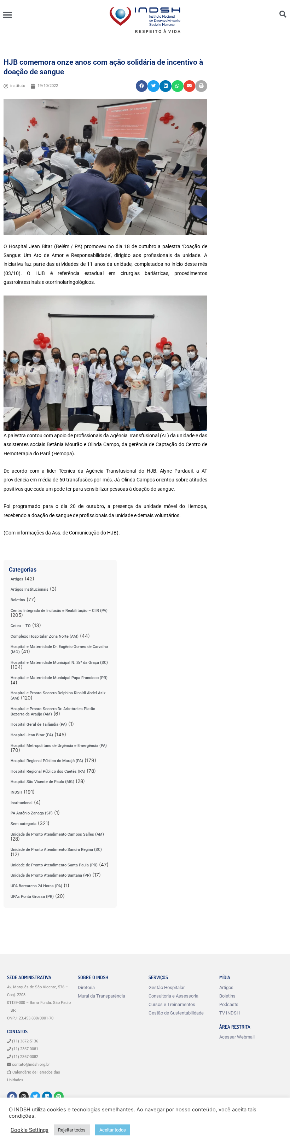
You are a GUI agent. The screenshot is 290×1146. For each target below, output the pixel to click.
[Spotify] (59, 1096)
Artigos (17, 579)
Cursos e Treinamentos (172, 1004)
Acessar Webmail (237, 1037)
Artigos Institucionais (29, 589)
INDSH (16, 792)
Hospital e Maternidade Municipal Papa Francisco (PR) (59, 678)
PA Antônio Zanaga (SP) (32, 813)
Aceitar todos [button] (112, 1130)
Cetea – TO (21, 626)
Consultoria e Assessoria (173, 996)
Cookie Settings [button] (29, 1130)
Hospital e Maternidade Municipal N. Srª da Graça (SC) (59, 662)
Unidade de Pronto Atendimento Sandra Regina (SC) (56, 849)
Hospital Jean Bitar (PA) (32, 735)
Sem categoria (23, 824)
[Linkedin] (47, 1096)
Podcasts (228, 1004)
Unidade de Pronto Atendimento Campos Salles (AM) (57, 834)
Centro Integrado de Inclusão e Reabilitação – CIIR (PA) (59, 610)
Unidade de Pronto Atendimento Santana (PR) (51, 875)
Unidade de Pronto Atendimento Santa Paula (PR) (54, 865)
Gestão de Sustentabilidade (176, 1013)
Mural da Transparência (101, 996)
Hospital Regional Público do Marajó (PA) (47, 761)
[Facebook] (12, 1096)
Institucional (22, 803)
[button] (7, 14)
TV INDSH (229, 1013)
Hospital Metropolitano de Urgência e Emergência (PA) (59, 745)
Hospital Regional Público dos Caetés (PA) (48, 771)
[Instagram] (24, 1096)
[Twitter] (35, 1096)
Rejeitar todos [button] (72, 1130)
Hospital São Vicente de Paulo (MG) (42, 781)
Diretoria (86, 987)
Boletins (18, 600)
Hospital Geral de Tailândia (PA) (39, 724)
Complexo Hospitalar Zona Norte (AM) (45, 636)
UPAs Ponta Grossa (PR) (32, 896)
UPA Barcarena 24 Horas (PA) (36, 886)
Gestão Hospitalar (167, 987)
